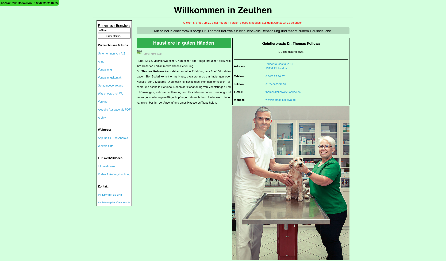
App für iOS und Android (113, 138)
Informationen (106, 166)
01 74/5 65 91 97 (276, 84)
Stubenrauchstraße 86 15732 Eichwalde (279, 66)
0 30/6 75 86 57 (275, 76)
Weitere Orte (105, 146)
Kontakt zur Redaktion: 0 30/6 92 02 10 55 (29, 3)
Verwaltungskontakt (110, 77)
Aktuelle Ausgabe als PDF (114, 109)
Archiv (102, 117)
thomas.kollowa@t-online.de (283, 92)
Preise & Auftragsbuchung (114, 174)
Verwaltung (105, 69)
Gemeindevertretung (110, 85)
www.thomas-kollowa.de (281, 100)
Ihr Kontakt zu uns (110, 195)
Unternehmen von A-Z (111, 53)
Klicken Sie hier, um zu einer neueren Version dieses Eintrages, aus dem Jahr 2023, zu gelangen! (243, 23)
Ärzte (101, 61)
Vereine (102, 101)
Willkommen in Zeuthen (223, 9)
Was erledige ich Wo (110, 93)
